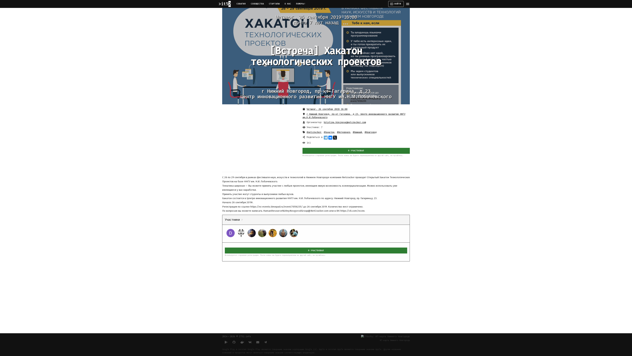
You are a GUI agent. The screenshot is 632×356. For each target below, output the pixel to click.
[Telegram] (326, 138)
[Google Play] (226, 342)
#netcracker (314, 132)
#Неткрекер (343, 132)
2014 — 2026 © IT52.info (236, 336)
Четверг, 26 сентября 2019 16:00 (327, 109)
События (241, 4)
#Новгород (370, 132)
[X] (335, 138)
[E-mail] (258, 342)
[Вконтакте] (250, 342)
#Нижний (357, 132)
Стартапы (274, 4)
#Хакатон (329, 132)
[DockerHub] (242, 342)
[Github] (234, 342)
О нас (288, 4)
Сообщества (257, 4)
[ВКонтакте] (330, 138)
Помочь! (300, 4)
